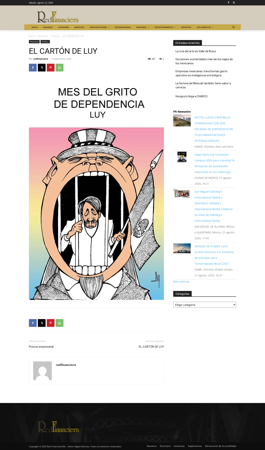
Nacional (43, 36)
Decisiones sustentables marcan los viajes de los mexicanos (204, 61)
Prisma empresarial (41, 346)
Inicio (32, 36)
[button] (233, 27)
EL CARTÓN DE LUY (151, 346)
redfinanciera (40, 58)
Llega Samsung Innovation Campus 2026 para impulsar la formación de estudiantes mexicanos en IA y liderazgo (215, 163)
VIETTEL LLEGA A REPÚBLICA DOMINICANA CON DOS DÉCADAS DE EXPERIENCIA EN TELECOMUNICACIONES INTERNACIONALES (214, 129)
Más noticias (181, 281)
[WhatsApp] (59, 67)
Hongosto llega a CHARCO (192, 96)
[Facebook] (228, 3)
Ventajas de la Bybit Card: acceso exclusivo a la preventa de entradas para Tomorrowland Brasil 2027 (214, 254)
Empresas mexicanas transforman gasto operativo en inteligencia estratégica (201, 73)
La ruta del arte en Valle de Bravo (196, 51)
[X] (234, 3)
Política (55, 36)
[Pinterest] (51, 67)
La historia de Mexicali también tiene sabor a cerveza (203, 85)
